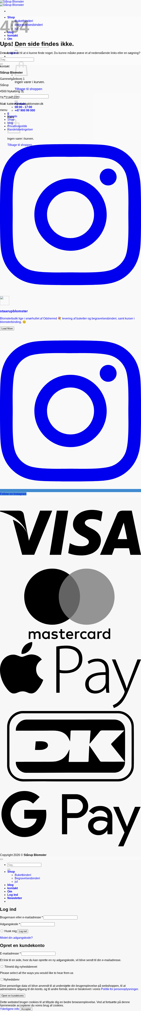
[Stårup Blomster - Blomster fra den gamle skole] (12, 3)
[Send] (16, 50)
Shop (11, 871)
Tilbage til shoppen (28, 89)
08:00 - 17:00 (23, 107)
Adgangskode (10, 924)
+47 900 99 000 (25, 110)
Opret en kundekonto (12, 995)
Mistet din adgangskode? (16, 937)
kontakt (12, 888)
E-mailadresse (10, 953)
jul (16, 881)
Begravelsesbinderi (27, 878)
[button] (8, 113)
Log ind (23, 931)
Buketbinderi (23, 875)
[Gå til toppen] (1, 859)
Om (9, 38)
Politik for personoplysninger (119, 989)
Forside (12, 116)
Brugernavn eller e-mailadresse (21, 917)
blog (10, 884)
